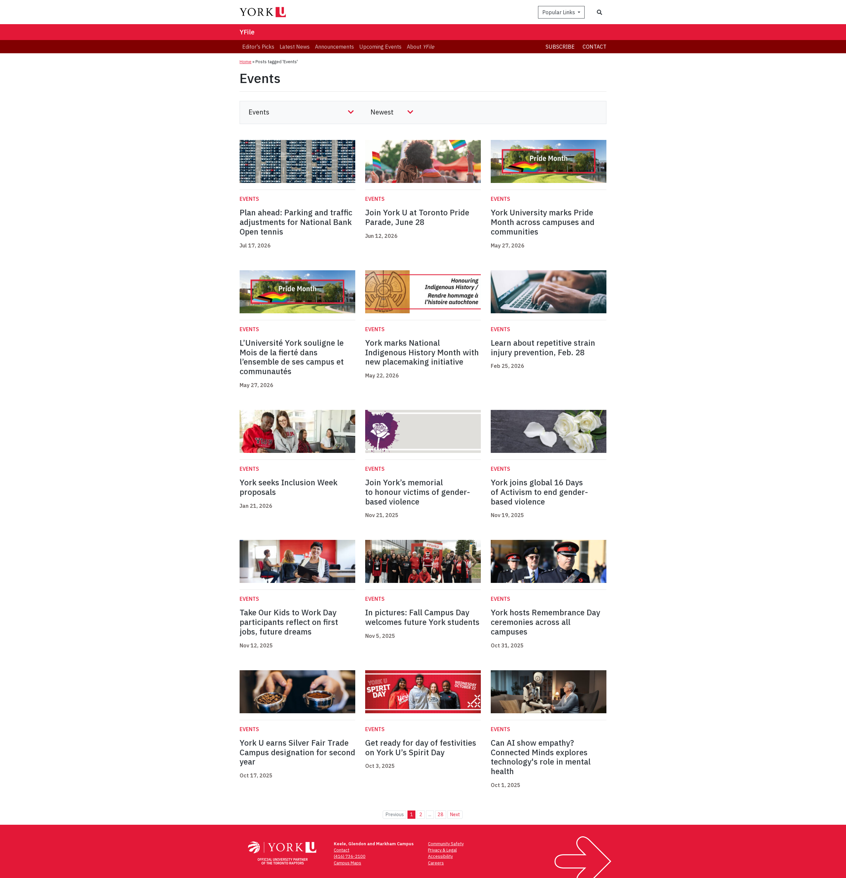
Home (245, 62)
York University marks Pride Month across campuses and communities (543, 222)
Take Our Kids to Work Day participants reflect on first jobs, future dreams (289, 622)
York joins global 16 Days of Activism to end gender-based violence (539, 492)
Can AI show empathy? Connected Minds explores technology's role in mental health (541, 756)
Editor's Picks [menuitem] (258, 46)
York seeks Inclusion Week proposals (288, 487)
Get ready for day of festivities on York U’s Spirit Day (420, 747)
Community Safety (446, 844)
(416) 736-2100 (349, 856)
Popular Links (559, 12)
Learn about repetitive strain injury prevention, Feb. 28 (543, 347)
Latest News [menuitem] (295, 46)
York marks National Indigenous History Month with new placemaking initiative (422, 352)
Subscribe (560, 46)
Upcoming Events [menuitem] (380, 46)
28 (440, 814)
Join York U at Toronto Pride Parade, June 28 (417, 217)
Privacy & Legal (442, 850)
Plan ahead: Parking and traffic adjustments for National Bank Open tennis (296, 222)
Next (455, 814)
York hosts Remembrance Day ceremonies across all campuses (545, 622)
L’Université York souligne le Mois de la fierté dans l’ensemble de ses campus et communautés (292, 356)
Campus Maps (347, 863)
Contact (594, 46)
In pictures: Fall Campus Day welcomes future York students (422, 617)
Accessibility (440, 856)
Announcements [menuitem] (334, 46)
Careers (436, 863)
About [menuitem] (420, 46)
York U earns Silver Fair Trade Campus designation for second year (297, 752)
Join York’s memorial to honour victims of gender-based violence (417, 492)
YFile (247, 31)
